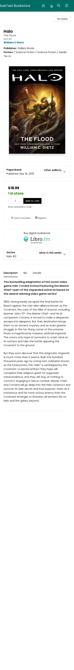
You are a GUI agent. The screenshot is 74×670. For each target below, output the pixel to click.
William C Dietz (14, 42)
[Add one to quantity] (20, 201)
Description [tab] (11, 273)
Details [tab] (37, 273)
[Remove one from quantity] (10, 201)
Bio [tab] (25, 273)
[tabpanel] (37, 345)
